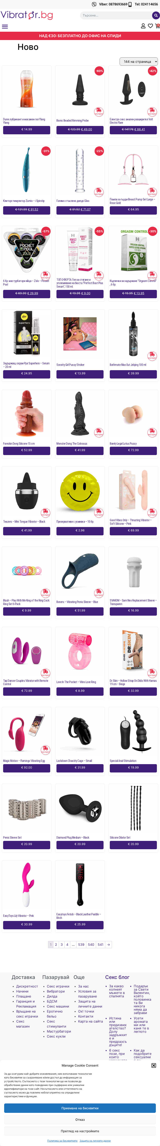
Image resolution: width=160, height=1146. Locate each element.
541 (100, 944)
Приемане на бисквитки (80, 1108)
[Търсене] (156, 15)
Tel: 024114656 (146, 4)
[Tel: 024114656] (130, 4)
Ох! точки (86, 1011)
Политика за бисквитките (62, 1140)
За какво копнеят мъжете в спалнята (117, 991)
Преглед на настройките (80, 1131)
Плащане (23, 996)
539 (81, 944)
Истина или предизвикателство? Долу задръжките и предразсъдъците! (118, 1031)
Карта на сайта (90, 1021)
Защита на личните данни (95, 1140)
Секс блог (117, 977)
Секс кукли (56, 1036)
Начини (22, 991)
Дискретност (27, 986)
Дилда (52, 996)
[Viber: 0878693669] (94, 4)
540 (91, 944)
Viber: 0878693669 (113, 4)
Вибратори (56, 991)
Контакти (85, 1016)
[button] (154, 1065)
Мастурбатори (59, 1031)
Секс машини (58, 1006)
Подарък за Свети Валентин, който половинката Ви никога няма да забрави (142, 999)
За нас (83, 986)
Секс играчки (58, 986)
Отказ (80, 1120)
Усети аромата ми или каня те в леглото (141, 1024)
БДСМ (52, 1001)
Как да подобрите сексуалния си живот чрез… (142, 1059)
